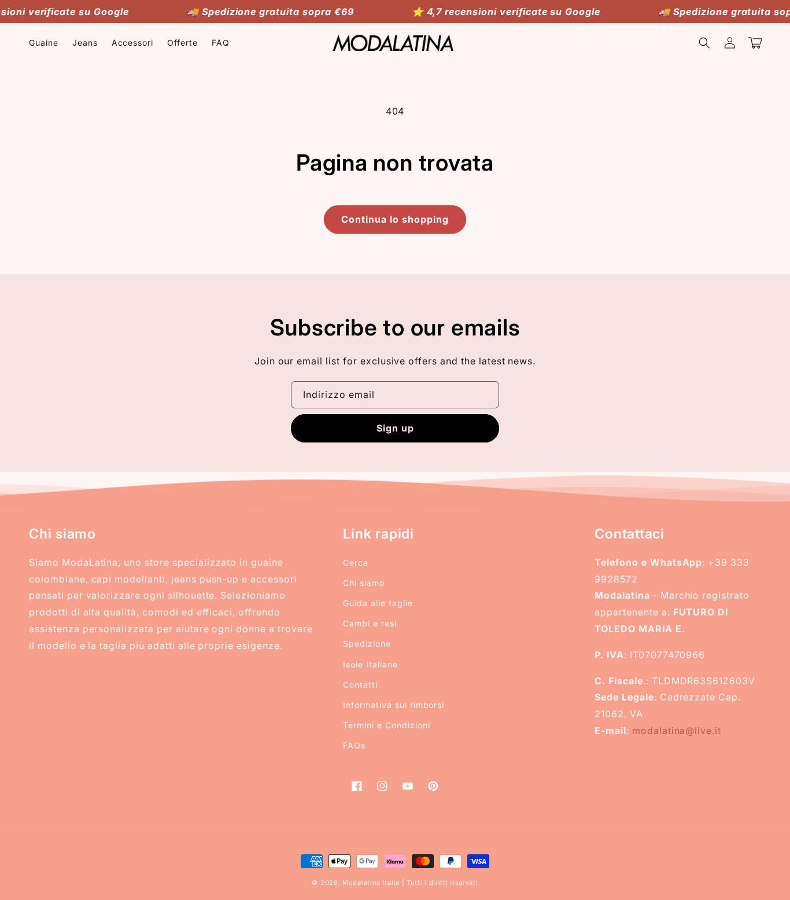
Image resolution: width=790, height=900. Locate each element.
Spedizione (367, 643)
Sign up (395, 428)
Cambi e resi (370, 623)
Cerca (355, 562)
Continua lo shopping (395, 219)
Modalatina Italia (371, 883)
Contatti (360, 684)
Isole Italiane (370, 664)
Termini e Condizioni (386, 725)
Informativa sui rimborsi (393, 705)
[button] (704, 43)
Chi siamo (364, 583)
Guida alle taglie (377, 603)
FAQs (354, 745)
